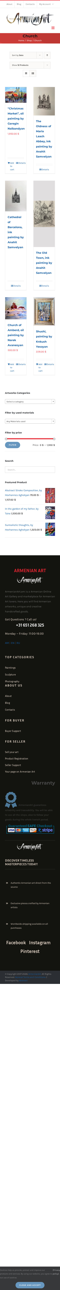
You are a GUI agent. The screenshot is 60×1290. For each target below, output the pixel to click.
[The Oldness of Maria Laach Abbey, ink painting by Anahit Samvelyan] (44, 101)
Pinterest (30, 951)
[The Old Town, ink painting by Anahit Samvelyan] (44, 214)
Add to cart (12, 166)
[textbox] (30, 401)
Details (21, 163)
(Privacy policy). (56, 1272)
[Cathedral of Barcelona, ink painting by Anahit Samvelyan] (15, 196)
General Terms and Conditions (30, 977)
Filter (12, 445)
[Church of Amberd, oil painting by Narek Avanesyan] (15, 308)
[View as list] (33, 73)
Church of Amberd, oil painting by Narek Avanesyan (16, 335)
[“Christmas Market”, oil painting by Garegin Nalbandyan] (15, 95)
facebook (16, 942)
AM (7, 642)
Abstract (23, 980)
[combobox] (30, 401)
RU (18, 642)
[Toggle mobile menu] (53, 28)
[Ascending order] (47, 55)
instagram (39, 942)
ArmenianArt (34, 974)
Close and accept (30, 1285)
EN (12, 642)
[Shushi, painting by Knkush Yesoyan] (44, 311)
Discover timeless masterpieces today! (21, 862)
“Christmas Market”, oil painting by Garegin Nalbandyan (16, 118)
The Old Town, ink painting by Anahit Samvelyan (44, 262)
